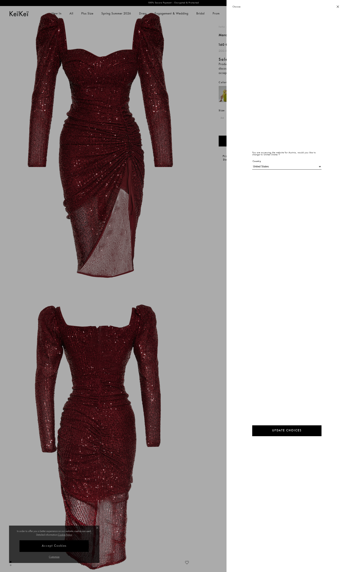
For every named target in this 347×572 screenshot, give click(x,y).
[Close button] (338, 6)
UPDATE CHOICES (287, 430)
